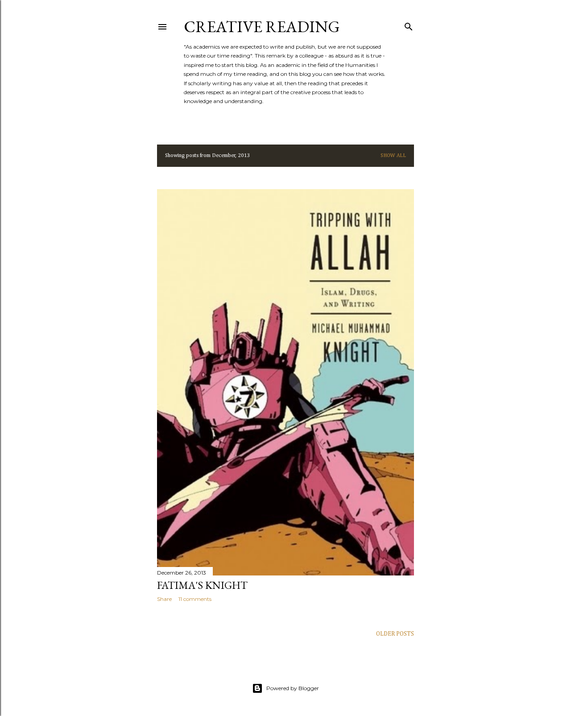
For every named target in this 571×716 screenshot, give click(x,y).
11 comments (194, 599)
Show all (393, 155)
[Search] (408, 25)
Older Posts (395, 634)
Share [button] (164, 599)
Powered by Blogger (292, 688)
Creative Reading (262, 26)
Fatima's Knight (202, 585)
